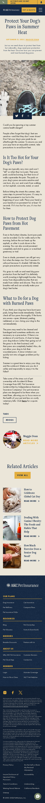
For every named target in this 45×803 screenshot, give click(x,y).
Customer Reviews (30, 655)
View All (22, 475)
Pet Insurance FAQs (10, 612)
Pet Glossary (7, 630)
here (24, 400)
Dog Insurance (8, 602)
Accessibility (29, 774)
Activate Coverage (31, 672)
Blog (4, 625)
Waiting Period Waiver (11, 788)
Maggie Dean (32, 39)
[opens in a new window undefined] (41, 2)
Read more (30, 501)
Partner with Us (29, 642)
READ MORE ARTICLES (30, 442)
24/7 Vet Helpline (31, 677)
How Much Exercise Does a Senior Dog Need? (32, 551)
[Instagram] (5, 693)
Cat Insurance (29, 602)
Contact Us (28, 660)
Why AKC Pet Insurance (12, 655)
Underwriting (29, 784)
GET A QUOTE (29, 10)
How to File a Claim (10, 677)
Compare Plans (29, 607)
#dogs (10, 420)
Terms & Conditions (10, 784)
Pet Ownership (29, 625)
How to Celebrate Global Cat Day (32, 493)
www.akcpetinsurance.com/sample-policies (15, 706)
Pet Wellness (7, 607)
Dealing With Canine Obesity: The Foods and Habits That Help (32, 524)
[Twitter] (20, 693)
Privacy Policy (8, 765)
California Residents (31, 788)
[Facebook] (13, 693)
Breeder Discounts (10, 642)
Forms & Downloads (31, 630)
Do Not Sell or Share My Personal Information (32, 767)
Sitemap (6, 792)
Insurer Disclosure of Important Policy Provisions (10, 777)
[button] (37, 796)
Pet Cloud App (8, 660)
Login (5, 672)
